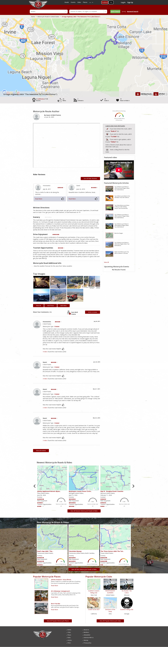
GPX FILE (162, 94)
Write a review (92, 312)
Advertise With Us (88, 637)
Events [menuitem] (73, 2)
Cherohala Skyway (75, 551)
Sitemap (86, 640)
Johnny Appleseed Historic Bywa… (49, 491)
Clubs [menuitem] (79, 2)
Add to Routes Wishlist (107, 134)
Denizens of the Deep (110, 610)
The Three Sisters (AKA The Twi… (112, 551)
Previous (35, 486)
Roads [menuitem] (67, 2)
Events (69, 630)
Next (133, 486)
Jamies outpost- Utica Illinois (61, 579)
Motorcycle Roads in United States (48, 17)
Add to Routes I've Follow (107, 139)
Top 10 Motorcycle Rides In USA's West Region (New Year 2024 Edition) (122, 244)
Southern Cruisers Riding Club (93, 592)
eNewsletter (87, 635)
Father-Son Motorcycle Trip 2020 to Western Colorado (121, 252)
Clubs (69, 632)
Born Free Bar (55, 603)
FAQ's (69, 643)
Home (33, 17)
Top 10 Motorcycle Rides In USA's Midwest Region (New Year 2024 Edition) (121, 225)
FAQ (111, 2)
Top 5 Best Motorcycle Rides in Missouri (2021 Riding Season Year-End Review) (121, 207)
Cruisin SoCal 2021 (94, 609)
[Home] (43, 631)
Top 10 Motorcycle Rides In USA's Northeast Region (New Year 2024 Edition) (121, 188)
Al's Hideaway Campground (60, 591)
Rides (69, 637)
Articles (70, 640)
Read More (38, 199)
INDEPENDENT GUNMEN (110, 592)
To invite (107, 150)
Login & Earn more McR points (115, 126)
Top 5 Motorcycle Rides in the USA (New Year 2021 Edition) (122, 196)
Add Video (63, 305)
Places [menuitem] (85, 2)
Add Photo (50, 305)
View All (106, 262)
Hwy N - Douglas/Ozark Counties (111, 491)
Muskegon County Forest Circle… (80, 491)
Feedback (105, 2)
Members (86, 632)
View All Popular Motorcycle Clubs (110, 621)
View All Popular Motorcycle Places (58, 621)
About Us (86, 630)
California (41, 99)
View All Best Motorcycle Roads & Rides (84, 569)
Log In (123, 2)
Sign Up (130, 2)
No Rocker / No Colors (127, 592)
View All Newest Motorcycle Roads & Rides (84, 511)
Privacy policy (87, 643)
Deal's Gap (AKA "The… (45, 551)
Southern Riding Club (126, 609)
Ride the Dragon (118, 233)
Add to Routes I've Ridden (107, 128)
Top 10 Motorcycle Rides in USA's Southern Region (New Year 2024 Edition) (121, 216)
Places (69, 635)
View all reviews (41, 450)
